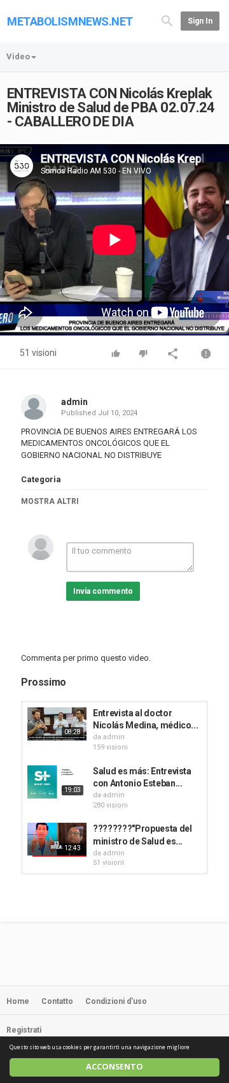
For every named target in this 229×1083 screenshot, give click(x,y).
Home (17, 1001)
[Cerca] (167, 20)
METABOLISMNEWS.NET (70, 21)
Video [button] (18, 56)
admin (74, 402)
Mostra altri (50, 501)
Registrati (23, 1030)
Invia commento (103, 591)
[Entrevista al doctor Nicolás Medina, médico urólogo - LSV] (57, 723)
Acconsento (114, 1066)
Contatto (57, 1001)
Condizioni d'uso (116, 1001)
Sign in (200, 21)
